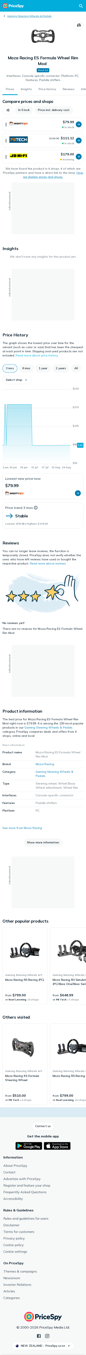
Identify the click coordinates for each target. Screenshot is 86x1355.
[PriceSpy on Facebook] (38, 1336)
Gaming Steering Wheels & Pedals (29, 16)
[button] (8, 110)
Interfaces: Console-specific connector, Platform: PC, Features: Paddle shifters (43, 78)
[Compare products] (78, 25)
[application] (43, 428)
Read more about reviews (48, 563)
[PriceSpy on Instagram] (47, 1336)
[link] (25, 966)
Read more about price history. (37, 355)
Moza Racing (45, 764)
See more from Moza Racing (22, 828)
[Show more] (6, 124)
